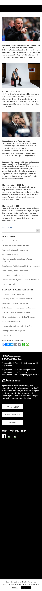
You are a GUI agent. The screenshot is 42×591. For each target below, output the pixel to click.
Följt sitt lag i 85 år (9, 284)
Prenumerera (12, 414)
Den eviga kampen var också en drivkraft (17, 299)
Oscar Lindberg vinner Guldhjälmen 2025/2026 (19, 271)
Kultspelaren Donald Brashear (13, 294)
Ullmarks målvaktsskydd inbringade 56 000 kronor (20, 280)
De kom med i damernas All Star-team (16, 245)
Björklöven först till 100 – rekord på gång (17, 326)
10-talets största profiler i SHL (13, 322)
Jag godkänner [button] (26, 588)
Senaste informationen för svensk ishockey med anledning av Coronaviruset (20, 163)
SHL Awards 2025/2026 (10, 254)
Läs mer (15, 588)
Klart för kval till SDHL (11, 206)
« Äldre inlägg (7, 227)
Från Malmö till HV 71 (11, 92)
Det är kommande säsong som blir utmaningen (19, 308)
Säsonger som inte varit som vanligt (15, 303)
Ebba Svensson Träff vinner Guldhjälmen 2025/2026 (21, 266)
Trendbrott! (6, 335)
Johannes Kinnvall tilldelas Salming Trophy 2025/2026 (17, 260)
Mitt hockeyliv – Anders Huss (12, 275)
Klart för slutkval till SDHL (13, 185)
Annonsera (13, 407)
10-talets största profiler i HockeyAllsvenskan (18, 317)
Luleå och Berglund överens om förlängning (21, 45)
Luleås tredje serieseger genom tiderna (16, 312)
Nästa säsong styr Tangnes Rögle (16, 141)
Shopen (13, 422)
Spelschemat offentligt (10, 241)
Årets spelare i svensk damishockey (15, 250)
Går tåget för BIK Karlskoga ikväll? (14, 331)
